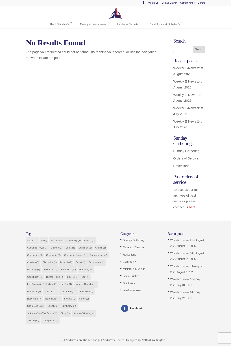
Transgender (50, 320)
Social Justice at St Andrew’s (164, 24)
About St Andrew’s (59, 24)
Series (84, 299)
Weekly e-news (132, 290)
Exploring (33, 269)
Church (100, 248)
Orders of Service (186, 158)
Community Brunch (75, 255)
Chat (70, 248)
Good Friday (35, 277)
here (192, 207)
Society (53, 306)
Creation (33, 262)
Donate (201, 3)
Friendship (68, 269)
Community (53, 255)
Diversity (66, 262)
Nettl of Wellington (153, 339)
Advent (32, 240)
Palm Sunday (68, 291)
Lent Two (66, 284)
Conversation (99, 255)
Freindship (50, 269)
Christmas (85, 248)
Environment (96, 262)
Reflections (181, 166)
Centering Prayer (37, 248)
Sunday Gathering (186, 151)
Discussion (50, 262)
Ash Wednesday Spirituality (66, 240)
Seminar (70, 299)
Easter (80, 262)
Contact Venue (187, 3)
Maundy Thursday (85, 284)
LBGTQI (72, 277)
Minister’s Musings (134, 268)
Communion (35, 255)
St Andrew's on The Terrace (42, 313)
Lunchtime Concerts (127, 24)
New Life (50, 291)
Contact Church (169, 3)
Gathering (85, 269)
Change (56, 248)
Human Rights (55, 277)
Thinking (33, 320)
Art (44, 240)
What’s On (153, 3)
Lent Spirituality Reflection (41, 284)
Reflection (86, 291)
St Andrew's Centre (111, 339)
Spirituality (69, 306)
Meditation (34, 291)
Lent (85, 277)
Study (65, 313)
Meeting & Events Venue (93, 24)
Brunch (89, 240)
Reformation (52, 299)
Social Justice (35, 306)
